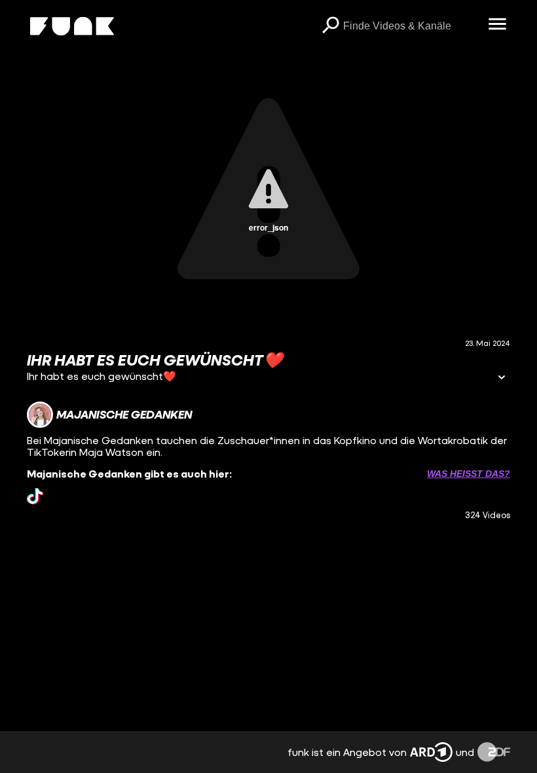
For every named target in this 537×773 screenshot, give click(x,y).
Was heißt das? (468, 473)
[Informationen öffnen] (501, 378)
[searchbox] (411, 26)
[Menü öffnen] (497, 24)
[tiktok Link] (35, 496)
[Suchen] (330, 26)
